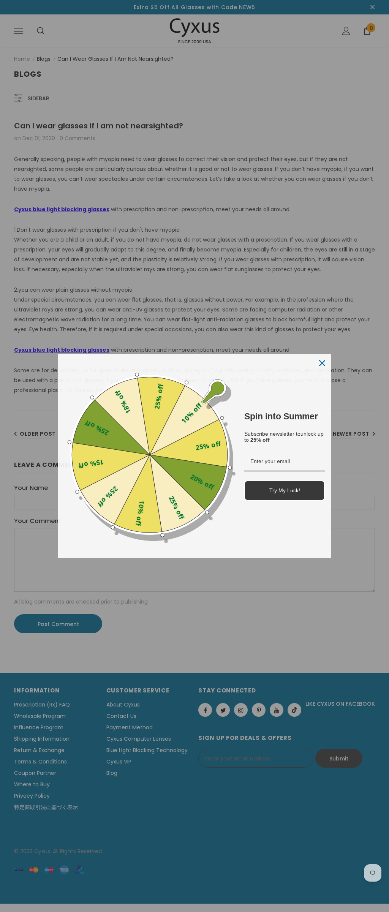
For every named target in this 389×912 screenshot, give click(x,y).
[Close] (322, 363)
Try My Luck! (284, 490)
